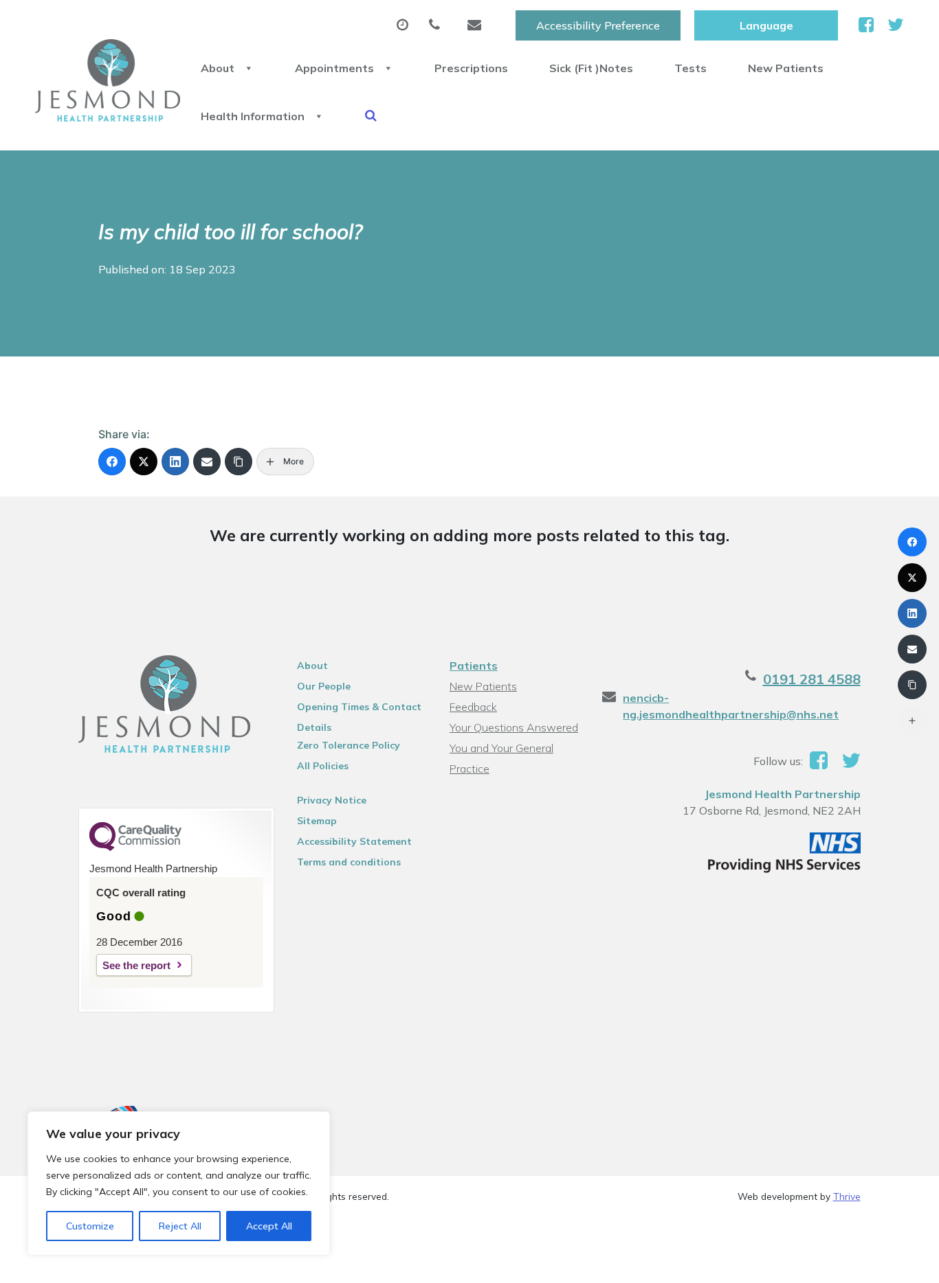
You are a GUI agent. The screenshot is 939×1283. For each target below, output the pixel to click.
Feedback (473, 707)
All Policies (323, 766)
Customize (90, 1226)
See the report (136, 965)
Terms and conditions (349, 862)
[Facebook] (112, 461)
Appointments (334, 68)
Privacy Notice (331, 800)
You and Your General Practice (501, 749)
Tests (690, 68)
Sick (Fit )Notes (591, 68)
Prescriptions (471, 68)
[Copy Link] (238, 461)
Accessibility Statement (354, 841)
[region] (178, 1183)
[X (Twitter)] (143, 461)
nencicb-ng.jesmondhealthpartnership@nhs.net (731, 706)
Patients (474, 665)
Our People (324, 686)
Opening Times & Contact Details (359, 709)
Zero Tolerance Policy (348, 745)
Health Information (253, 116)
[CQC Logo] (135, 847)
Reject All (180, 1226)
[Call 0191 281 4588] (438, 25)
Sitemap (317, 821)
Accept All (269, 1226)
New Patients (786, 68)
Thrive (847, 1196)
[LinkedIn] (175, 461)
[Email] (207, 461)
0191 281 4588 (812, 679)
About (217, 68)
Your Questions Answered (514, 727)
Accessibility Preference (598, 25)
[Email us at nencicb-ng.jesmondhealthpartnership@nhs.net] (477, 25)
